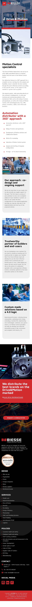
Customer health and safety (10, 531)
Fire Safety (6, 508)
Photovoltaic (6, 513)
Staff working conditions (9, 536)
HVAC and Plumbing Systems (10, 515)
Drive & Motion (7, 503)
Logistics (5, 522)
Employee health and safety (10, 534)
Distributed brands (8, 489)
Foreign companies (8, 481)
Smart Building (7, 517)
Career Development (8, 543)
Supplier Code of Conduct (10, 550)
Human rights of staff (9, 545)
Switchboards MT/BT (8, 520)
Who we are (6, 474)
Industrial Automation (8, 500)
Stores (4, 479)
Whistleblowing (7, 555)
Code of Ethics (7, 548)
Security (5, 505)
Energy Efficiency (8, 510)
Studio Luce (6, 498)
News (4, 484)
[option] (16, 43)
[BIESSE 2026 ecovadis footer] (8, 460)
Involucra (22, 598)
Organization (6, 476)
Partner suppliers (7, 486)
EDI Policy (5, 553)
